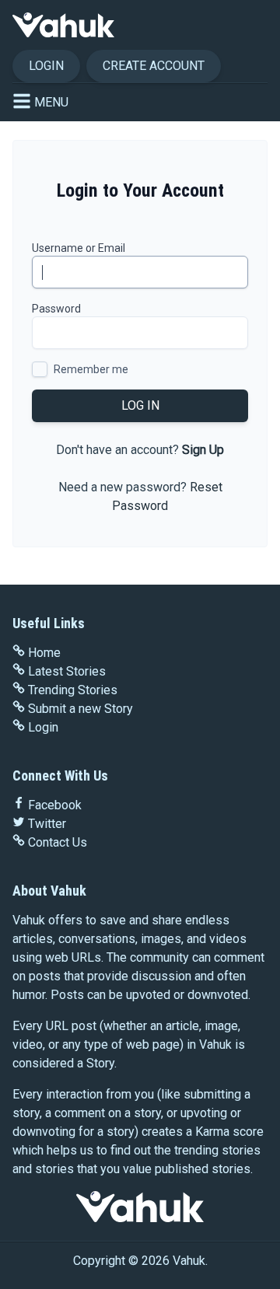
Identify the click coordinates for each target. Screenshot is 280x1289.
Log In (140, 405)
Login (46, 65)
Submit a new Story (80, 708)
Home (44, 652)
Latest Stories (67, 671)
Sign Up (203, 449)
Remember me (91, 369)
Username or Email (78, 248)
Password (56, 308)
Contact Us (57, 842)
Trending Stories (72, 690)
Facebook (55, 805)
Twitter (47, 823)
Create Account (154, 65)
